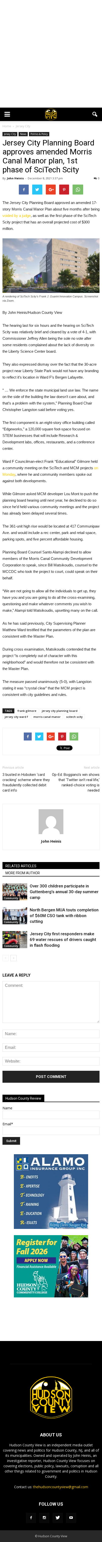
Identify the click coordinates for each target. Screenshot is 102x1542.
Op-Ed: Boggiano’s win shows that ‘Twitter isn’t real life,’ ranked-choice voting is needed (76, 782)
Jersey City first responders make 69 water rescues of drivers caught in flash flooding (63, 939)
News (23, 134)
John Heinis (15, 178)
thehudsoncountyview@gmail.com (60, 1486)
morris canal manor (47, 717)
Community (11, 898)
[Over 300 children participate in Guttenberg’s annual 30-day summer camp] (14, 891)
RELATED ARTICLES (20, 866)
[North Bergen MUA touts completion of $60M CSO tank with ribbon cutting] (14, 915)
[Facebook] (31, 1518)
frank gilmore (27, 711)
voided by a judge (16, 215)
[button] (95, 114)
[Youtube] (71, 1518)
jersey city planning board (59, 711)
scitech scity (74, 717)
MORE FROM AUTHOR (22, 873)
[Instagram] (44, 1518)
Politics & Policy (39, 134)
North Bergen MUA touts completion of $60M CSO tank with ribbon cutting (64, 915)
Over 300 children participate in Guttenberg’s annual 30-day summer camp (64, 891)
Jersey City (10, 134)
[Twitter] (58, 1518)
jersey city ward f (16, 717)
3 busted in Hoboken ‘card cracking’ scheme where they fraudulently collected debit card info (26, 782)
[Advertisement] (51, 53)
